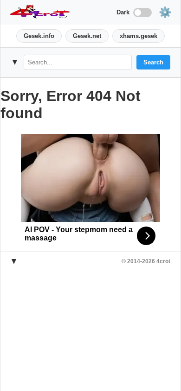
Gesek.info (39, 35)
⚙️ (165, 12)
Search (153, 62)
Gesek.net (87, 35)
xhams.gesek (138, 35)
